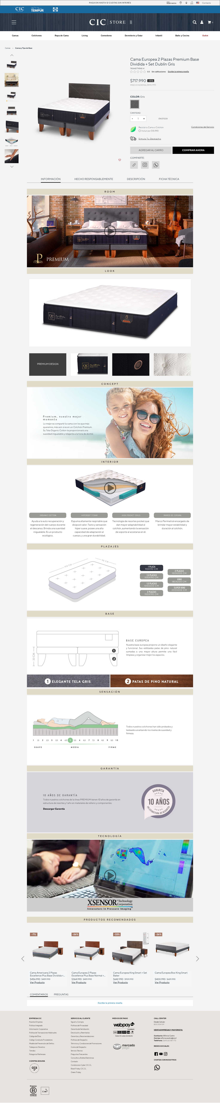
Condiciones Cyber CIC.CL (81, 1065)
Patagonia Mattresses (37, 1054)
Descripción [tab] (136, 179)
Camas (7, 48)
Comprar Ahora (193, 150)
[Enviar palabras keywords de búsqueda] (194, 22)
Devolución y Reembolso (80, 1033)
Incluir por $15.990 (149, 131)
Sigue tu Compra (77, 1022)
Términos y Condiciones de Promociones (86, 1043)
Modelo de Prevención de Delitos (41, 1043)
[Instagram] (165, 1054)
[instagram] (146, 164)
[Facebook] (156, 1054)
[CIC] (20, 9)
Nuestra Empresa (36, 1022)
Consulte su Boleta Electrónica (82, 1058)
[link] (205, 35)
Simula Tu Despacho (150, 139)
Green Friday (76, 1072)
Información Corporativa (38, 1029)
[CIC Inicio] (107, 22)
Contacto (74, 1061)
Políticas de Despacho (79, 1040)
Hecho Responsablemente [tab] (93, 179)
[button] (201, 22)
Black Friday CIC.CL (78, 1069)
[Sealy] (55, 9)
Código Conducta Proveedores (41, 1040)
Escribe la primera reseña (178, 72)
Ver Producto (37, 982)
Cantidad (135, 113)
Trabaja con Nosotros (37, 1047)
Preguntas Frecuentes (79, 1054)
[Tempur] (37, 9)
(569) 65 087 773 (169, 1040)
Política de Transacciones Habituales (43, 1033)
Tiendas (32, 1051)
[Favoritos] (119, 160)
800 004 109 (159, 1024)
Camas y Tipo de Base (23, 48)
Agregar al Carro (151, 150)
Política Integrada (36, 1025)
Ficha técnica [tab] (169, 179)
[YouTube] (161, 1054)
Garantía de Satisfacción (80, 1029)
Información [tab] (51, 179)
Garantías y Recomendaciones (82, 1036)
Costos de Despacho (78, 1047)
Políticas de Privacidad (79, 1025)
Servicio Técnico (77, 1051)
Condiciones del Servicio (202, 127)
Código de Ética (35, 1036)
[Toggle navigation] (14, 22)
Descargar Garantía (54, 808)
